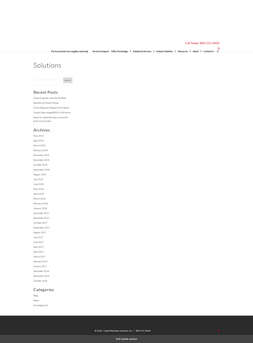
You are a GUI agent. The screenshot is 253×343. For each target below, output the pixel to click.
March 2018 (40, 198)
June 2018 (39, 184)
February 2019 (41, 150)
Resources (183, 51)
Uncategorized (41, 305)
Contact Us (209, 51)
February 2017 (41, 261)
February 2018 (41, 203)
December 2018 (41, 155)
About (195, 51)
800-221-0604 (209, 43)
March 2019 (40, 145)
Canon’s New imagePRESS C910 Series (52, 112)
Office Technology (119, 51)
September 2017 (42, 227)
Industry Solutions (164, 51)
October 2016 (40, 280)
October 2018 (40, 164)
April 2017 (39, 251)
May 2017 (39, 247)
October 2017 (40, 222)
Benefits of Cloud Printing (46, 102)
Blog (36, 295)
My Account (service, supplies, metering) (70, 51)
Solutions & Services (142, 51)
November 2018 (41, 160)
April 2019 (39, 140)
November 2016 (41, 276)
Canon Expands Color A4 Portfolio (50, 98)
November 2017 (41, 218)
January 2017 (40, 266)
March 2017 (40, 256)
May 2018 (39, 189)
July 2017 (38, 237)
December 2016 (41, 271)
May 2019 (39, 135)
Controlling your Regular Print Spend (51, 107)
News (36, 300)
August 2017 (40, 232)
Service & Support (100, 51)
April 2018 (39, 193)
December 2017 (41, 213)
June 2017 (39, 242)
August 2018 (40, 174)
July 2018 (38, 179)
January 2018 (40, 208)
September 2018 (42, 169)
